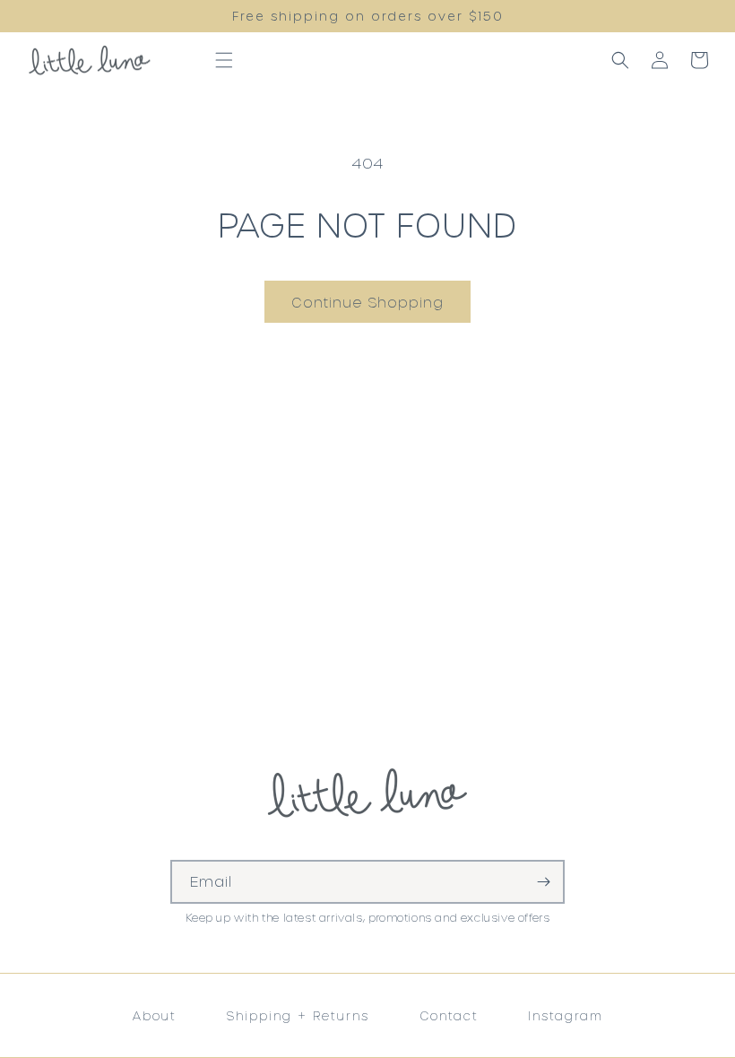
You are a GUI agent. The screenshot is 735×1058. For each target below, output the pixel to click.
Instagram (565, 1015)
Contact (449, 1015)
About (155, 1015)
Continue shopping (367, 302)
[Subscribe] (543, 882)
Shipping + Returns (297, 1015)
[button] (224, 60)
